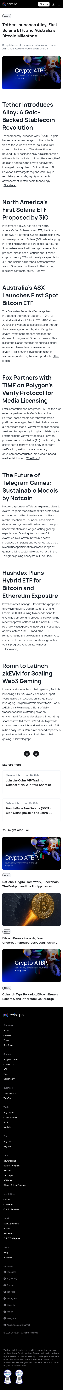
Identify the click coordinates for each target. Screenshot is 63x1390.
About (6, 1030)
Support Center (11, 1059)
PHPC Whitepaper (12, 1238)
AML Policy (9, 1233)
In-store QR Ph (10, 1093)
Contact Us (9, 1064)
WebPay (7, 1098)
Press (6, 1040)
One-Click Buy (10, 1117)
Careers (7, 1035)
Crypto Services (11, 1209)
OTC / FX (8, 1199)
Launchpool (9, 1175)
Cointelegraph (23, 739)
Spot (6, 1122)
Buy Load (8, 1141)
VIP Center (9, 1170)
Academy (8, 1257)
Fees (6, 1074)
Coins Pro (8, 1204)
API (5, 1069)
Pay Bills (7, 1146)
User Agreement (11, 1223)
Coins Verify (9, 1078)
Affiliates (8, 1180)
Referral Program (11, 1165)
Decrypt (40, 271)
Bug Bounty (9, 1045)
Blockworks (10, 649)
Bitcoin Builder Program (14, 1185)
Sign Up (44, 4)
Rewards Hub (10, 1160)
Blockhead (10, 185)
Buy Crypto (9, 1112)
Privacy (7, 1228)
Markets (7, 1127)
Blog (6, 1252)
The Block (33, 458)
